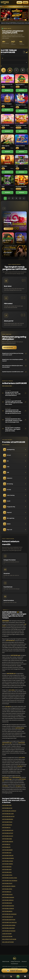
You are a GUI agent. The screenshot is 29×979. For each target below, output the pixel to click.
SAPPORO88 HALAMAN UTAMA (9, 878)
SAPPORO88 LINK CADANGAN (9, 914)
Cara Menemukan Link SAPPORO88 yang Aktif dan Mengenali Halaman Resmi (13, 411)
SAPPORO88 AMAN (6, 869)
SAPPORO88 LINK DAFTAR (8, 816)
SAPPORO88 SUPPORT (7, 833)
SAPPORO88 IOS (6, 844)
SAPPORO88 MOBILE (7, 839)
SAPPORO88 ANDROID (7, 841)
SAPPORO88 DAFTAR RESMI (8, 931)
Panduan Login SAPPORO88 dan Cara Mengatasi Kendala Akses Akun (14, 402)
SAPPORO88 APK (6, 847)
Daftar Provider (5, 961)
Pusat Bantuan (14, 963)
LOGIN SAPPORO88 (6, 933)
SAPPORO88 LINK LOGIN (8, 813)
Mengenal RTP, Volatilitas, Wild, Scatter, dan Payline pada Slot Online (12, 429)
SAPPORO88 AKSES (7, 872)
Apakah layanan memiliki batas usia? (14, 372)
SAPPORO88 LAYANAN (7, 861)
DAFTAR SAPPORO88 (7, 936)
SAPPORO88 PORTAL (7, 875)
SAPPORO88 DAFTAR (7, 808)
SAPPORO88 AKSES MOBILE (8, 925)
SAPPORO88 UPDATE (7, 883)
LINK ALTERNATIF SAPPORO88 (9, 939)
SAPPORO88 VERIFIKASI (7, 900)
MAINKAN (7, 90)
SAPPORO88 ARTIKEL (7, 889)
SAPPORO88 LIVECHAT (7, 836)
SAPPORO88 (5, 620)
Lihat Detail (6, 242)
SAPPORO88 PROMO (7, 822)
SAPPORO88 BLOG (6, 891)
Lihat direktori (6, 444)
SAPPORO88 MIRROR (7, 911)
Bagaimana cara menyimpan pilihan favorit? (14, 360)
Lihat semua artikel (7, 386)
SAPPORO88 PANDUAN (7, 855)
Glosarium (24, 961)
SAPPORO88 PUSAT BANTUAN (9, 922)
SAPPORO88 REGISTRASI (8, 905)
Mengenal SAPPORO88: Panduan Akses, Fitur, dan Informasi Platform (12, 393)
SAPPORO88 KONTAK (7, 894)
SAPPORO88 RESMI (6, 866)
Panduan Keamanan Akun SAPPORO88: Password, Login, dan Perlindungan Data (13, 420)
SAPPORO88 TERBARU (7, 864)
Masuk (19, 2)
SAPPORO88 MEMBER (7, 850)
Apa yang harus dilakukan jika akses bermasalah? (14, 366)
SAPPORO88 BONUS (7, 825)
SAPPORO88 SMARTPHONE (8, 919)
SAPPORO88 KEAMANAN (8, 897)
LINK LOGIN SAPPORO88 (8, 942)
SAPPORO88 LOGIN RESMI (8, 928)
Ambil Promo (8, 228)
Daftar (25, 2)
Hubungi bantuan (9, 347)
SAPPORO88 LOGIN (6, 805)
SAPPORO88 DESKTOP (7, 917)
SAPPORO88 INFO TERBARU (8, 886)
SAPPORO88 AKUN (6, 852)
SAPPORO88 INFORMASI (8, 858)
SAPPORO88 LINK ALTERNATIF (9, 811)
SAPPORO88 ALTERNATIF (8, 908)
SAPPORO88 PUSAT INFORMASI (9, 880)
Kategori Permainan (15, 961)
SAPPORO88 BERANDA (7, 819)
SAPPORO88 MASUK (7, 903)
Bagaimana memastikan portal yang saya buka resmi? (14, 354)
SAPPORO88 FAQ (6, 827)
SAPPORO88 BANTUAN (7, 830)
